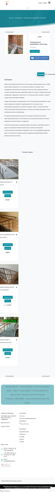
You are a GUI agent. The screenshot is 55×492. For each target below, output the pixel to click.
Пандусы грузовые (25, 390)
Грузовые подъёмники (26, 386)
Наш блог (27, 402)
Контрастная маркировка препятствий (37, 398)
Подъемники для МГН (11, 386)
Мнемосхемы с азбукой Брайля (15, 398)
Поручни (15, 390)
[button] (24, 36)
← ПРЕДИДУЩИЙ (9, 32)
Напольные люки (15, 394)
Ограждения (18, 18)
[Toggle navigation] (44, 3)
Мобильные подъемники (42, 386)
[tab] (41, 74)
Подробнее (7, 195)
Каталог (11, 18)
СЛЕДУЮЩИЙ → (46, 32)
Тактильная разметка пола (40, 390)
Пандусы (9, 390)
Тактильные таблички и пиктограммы (33, 394)
